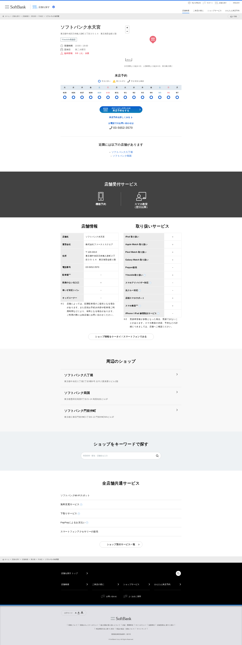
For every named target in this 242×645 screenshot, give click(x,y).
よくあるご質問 (135, 596)
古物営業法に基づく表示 (165, 625)
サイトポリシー (140, 625)
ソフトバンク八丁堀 (122, 152)
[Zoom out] (127, 31)
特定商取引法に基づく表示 (105, 629)
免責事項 (151, 625)
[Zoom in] (127, 27)
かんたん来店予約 (162, 584)
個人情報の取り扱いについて (110, 625)
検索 (157, 456)
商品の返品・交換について (125, 629)
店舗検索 (26, 16)
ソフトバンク (121, 618)
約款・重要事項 (128, 625)
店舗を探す (16, 16)
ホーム (7, 16)
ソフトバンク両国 (122, 156)
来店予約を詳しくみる (119, 117)
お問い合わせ (111, 596)
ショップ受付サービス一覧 (121, 544)
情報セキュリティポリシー (89, 625)
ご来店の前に (98, 584)
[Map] (153, 43)
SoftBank (15, 7)
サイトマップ (141, 629)
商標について (73, 625)
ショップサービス (131, 584)
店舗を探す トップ (69, 573)
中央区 (40, 16)
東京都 (33, 16)
